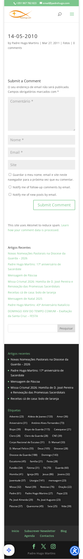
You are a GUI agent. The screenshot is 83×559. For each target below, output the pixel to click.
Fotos (66, 43)
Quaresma (35, 506)
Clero (15, 436)
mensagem (57, 480)
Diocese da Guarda (23, 455)
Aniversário (18, 423)
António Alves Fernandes (47, 423)
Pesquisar (66, 328)
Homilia (16, 474)
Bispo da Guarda (37, 429)
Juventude (17, 480)
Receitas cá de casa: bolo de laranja (32, 292)
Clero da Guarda (36, 436)
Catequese (62, 429)
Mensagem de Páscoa (22, 275)
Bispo (15, 429)
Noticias (47, 487)
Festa (52, 461)
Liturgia (37, 480)
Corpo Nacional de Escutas (27, 442)
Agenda (29, 536)
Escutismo (17, 461)
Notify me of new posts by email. (35, 195)
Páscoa (16, 506)
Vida (66, 506)
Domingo (50, 455)
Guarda (62, 467)
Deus (44, 448)
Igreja (33, 474)
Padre (15, 493)
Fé (47, 467)
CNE (57, 436)
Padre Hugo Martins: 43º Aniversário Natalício (39, 305)
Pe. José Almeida (21, 499)
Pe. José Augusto (49, 499)
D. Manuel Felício (21, 448)
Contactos (47, 536)
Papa (62, 493)
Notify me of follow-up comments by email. (42, 187)
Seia (52, 506)
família (36, 461)
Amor (62, 416)
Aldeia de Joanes (40, 416)
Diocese (61, 448)
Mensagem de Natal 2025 (25, 299)
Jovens (64, 474)
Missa (15, 487)
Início (15, 531)
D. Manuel (57, 442)
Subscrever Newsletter (39, 531)
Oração (65, 487)
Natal (30, 487)
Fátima (33, 467)
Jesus (48, 474)
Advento (16, 416)
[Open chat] (9, 550)
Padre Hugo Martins (25, 43)
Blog (64, 531)
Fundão (16, 467)
